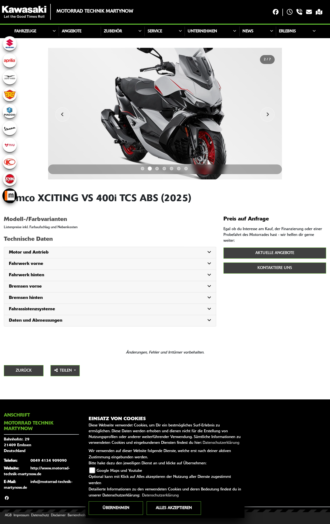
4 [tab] (164, 168)
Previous (62, 114)
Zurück (24, 371)
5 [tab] (171, 168)
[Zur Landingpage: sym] (9, 178)
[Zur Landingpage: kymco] (9, 162)
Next (267, 114)
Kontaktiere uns (275, 268)
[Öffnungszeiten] (289, 12)
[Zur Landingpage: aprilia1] (9, 60)
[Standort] (319, 12)
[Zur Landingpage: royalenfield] (9, 94)
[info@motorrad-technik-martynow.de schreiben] (309, 12)
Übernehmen (116, 508)
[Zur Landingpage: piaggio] (9, 111)
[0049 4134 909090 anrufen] (299, 12)
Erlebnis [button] (287, 31)
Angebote (71, 31)
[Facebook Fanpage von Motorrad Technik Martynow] (275, 12)
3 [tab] (157, 168)
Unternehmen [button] (202, 31)
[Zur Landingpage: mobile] (9, 195)
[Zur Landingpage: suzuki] (9, 43)
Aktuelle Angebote (274, 253)
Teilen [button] (66, 371)
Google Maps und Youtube (119, 471)
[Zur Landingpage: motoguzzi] (9, 77)
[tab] (110, 252)
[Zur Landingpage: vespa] (9, 128)
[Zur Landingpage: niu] (9, 145)
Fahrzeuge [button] (25, 31)
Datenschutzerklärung (221, 443)
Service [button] (155, 31)
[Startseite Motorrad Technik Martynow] (24, 12)
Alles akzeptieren (174, 508)
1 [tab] (142, 168)
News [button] (248, 31)
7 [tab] (186, 168)
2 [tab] (150, 168)
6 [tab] (178, 168)
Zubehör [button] (113, 31)
